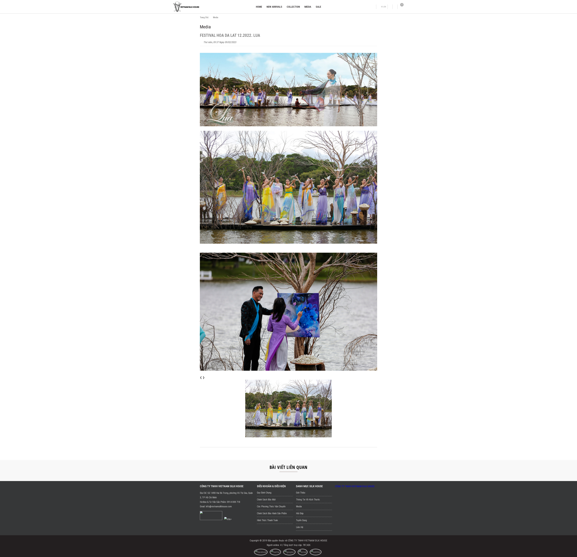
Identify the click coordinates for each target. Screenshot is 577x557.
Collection (293, 6)
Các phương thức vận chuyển (271, 506)
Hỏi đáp (300, 513)
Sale (318, 6)
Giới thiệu (300, 492)
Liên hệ (299, 527)
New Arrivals (274, 6)
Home (259, 6)
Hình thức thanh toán (267, 520)
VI (382, 7)
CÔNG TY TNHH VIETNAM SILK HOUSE (355, 486)
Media (307, 6)
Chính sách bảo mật (266, 499)
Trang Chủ (204, 17)
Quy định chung (264, 492)
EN (385, 7)
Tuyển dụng (301, 520)
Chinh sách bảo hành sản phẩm (272, 513)
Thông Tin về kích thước (308, 499)
